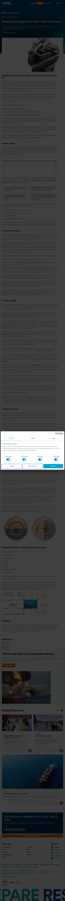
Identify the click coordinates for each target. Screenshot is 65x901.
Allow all (53, 466)
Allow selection (32, 466)
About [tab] (53, 438)
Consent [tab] (11, 438)
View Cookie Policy (30, 450)
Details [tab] (32, 438)
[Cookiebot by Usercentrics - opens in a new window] (56, 433)
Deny (11, 466)
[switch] (24, 459)
